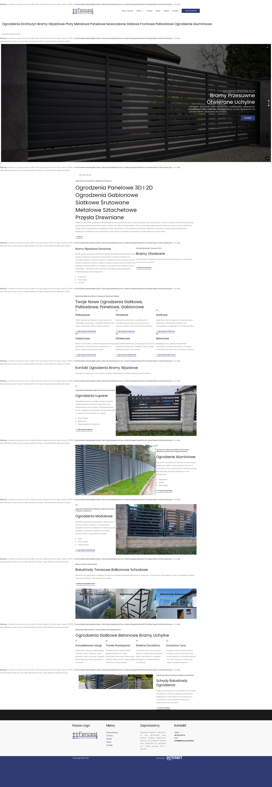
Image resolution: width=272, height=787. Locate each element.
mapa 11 (158, 765)
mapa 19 (162, 768)
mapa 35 (168, 774)
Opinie (158, 11)
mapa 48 (160, 780)
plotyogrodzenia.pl (187, 741)
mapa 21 (178, 768)
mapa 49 (169, 780)
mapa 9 (142, 765)
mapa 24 (143, 771)
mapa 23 (195, 768)
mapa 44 (185, 777)
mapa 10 (150, 765)
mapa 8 (195, 762)
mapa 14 (182, 765)
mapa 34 (160, 774)
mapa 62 (173, 785)
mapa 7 (187, 762)
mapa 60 (156, 785)
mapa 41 (160, 777)
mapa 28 (177, 771)
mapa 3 (157, 762)
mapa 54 (151, 782)
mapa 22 (186, 768)
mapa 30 (193, 771)
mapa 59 (193, 782)
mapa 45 (194, 777)
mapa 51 (186, 780)
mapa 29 (185, 771)
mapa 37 (185, 774)
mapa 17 (145, 768)
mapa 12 (166, 765)
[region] (136, 103)
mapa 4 (164, 762)
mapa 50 (177, 780)
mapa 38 (193, 774)
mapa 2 (149, 762)
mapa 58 (185, 782)
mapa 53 (143, 782)
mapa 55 (160, 782)
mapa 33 (151, 774)
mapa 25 (151, 771)
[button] (191, 11)
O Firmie (149, 11)
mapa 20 (170, 768)
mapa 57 (177, 782)
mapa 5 (172, 762)
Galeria (166, 11)
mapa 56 (168, 782)
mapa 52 (194, 780)
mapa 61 (165, 785)
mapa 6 (180, 762)
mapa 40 (152, 777)
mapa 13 (174, 765)
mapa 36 (176, 774)
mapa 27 (168, 771)
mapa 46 (143, 780)
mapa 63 (182, 785)
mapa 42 (168, 777)
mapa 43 (177, 777)
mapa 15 (190, 765)
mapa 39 (143, 777)
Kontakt (175, 11)
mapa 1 (142, 762)
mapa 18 (153, 768)
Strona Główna (127, 11)
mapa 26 (160, 771)
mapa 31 (143, 774)
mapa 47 (152, 780)
